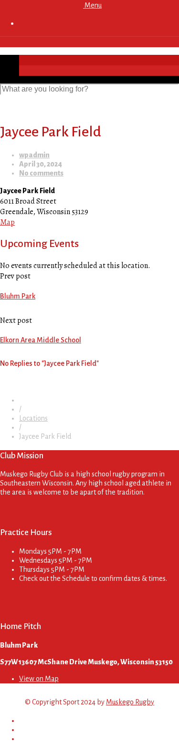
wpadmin (34, 155)
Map (7, 222)
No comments (41, 173)
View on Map (39, 678)
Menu (92, 5)
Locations (33, 418)
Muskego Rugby (130, 702)
